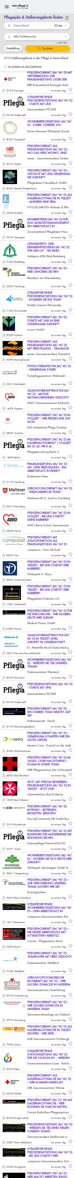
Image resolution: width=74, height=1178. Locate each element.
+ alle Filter (61, 43)
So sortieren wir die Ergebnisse (24, 66)
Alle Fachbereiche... (26, 36)
